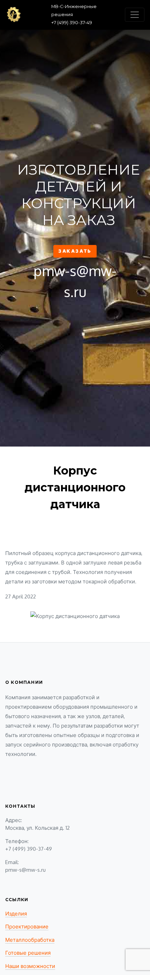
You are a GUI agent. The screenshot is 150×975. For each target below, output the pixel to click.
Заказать (75, 251)
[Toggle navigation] (134, 15)
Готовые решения (28, 952)
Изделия (16, 913)
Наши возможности (30, 966)
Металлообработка (29, 940)
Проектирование (26, 926)
